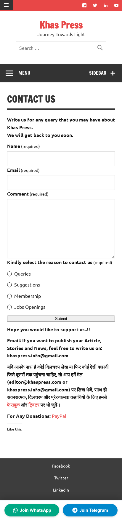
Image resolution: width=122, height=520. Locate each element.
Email (23, 170)
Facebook (61, 466)
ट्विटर (33, 404)
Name (23, 146)
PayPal (59, 416)
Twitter (61, 478)
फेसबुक (14, 404)
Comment (28, 194)
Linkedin (61, 490)
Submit (61, 318)
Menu (24, 73)
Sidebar (97, 73)
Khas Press (61, 25)
